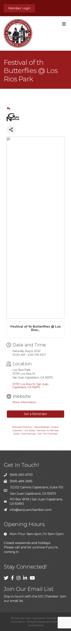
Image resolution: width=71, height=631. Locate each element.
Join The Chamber (47, 433)
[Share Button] (11, 129)
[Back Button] (8, 108)
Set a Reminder (35, 414)
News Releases (41, 426)
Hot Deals (29, 430)
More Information (24, 402)
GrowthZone (35, 625)
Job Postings (28, 433)
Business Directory (22, 426)
